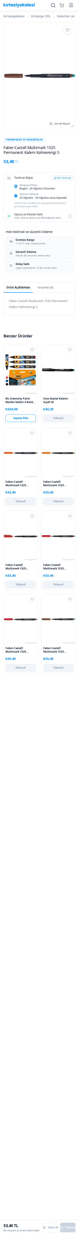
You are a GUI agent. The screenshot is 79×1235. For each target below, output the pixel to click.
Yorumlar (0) (45, 287)
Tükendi (58, 418)
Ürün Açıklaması (18, 287)
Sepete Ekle (20, 418)
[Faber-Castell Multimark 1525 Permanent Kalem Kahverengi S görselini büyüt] (39, 76)
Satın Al (53, 1227)
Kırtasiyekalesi (14, 16)
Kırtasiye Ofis (40, 16)
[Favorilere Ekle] (67, 29)
